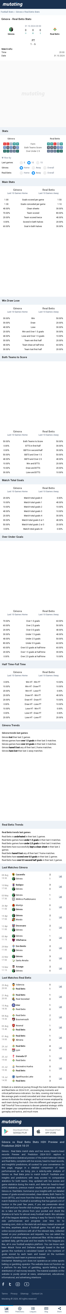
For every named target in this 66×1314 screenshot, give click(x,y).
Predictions (19, 1312)
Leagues (33, 1312)
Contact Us (37, 1293)
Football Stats (7, 12)
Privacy (14, 1293)
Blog (46, 1312)
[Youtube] (28, 1284)
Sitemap (24, 1293)
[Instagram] (20, 1284)
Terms (5, 1293)
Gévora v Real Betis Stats (28, 12)
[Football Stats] (13, 4)
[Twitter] (12, 1284)
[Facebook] (5, 1284)
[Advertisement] (33, 94)
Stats (7, 1312)
